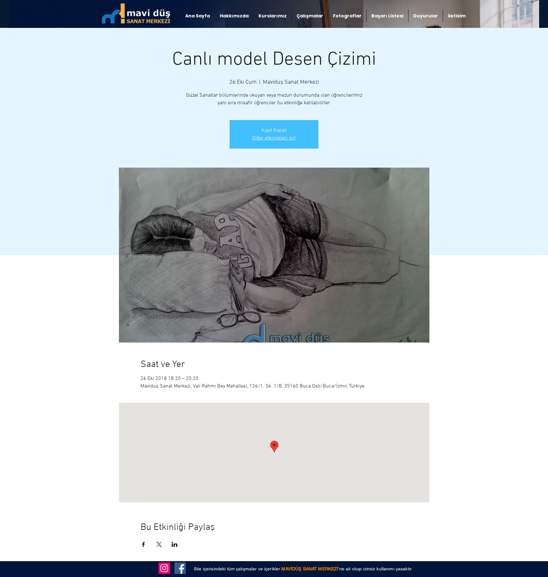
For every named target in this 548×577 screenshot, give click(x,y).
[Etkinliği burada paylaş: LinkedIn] (175, 544)
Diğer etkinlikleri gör (274, 138)
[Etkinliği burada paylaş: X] (159, 544)
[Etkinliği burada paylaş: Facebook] (143, 544)
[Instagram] (164, 568)
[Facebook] (180, 568)
